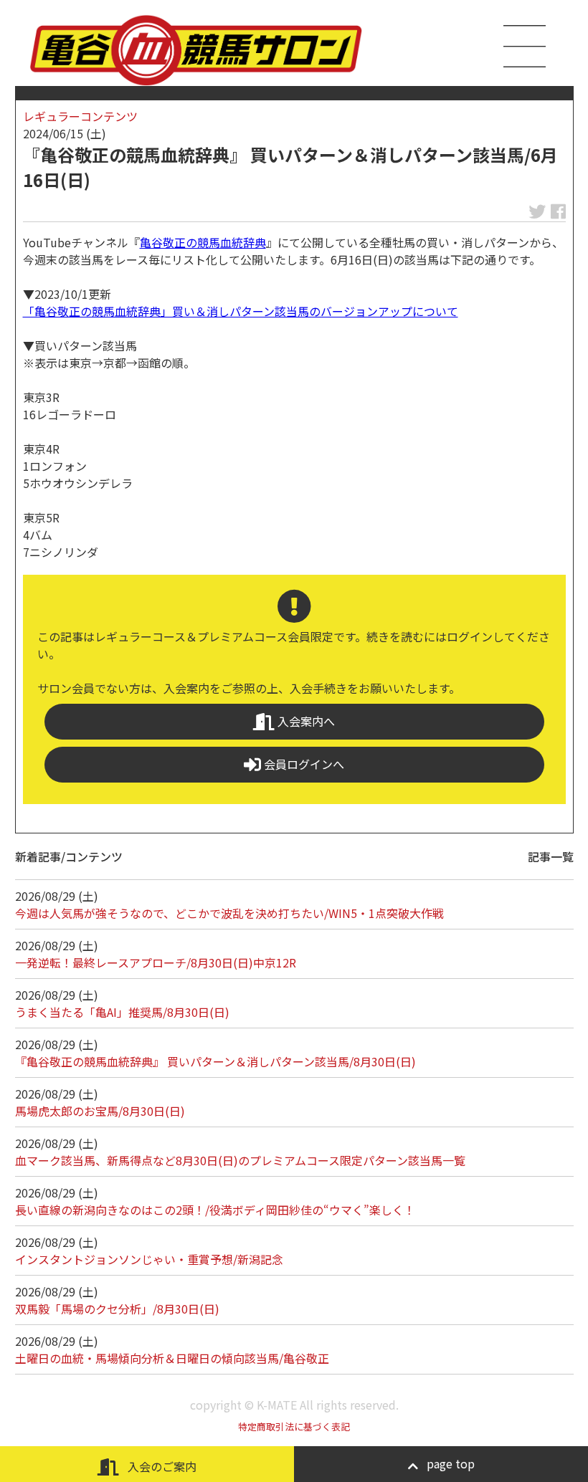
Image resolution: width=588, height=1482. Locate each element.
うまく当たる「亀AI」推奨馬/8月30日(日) (122, 1011)
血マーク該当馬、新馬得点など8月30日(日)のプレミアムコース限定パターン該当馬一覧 (240, 1160)
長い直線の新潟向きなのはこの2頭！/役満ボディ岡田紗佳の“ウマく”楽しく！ (215, 1209)
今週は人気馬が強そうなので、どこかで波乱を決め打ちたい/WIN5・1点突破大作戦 (229, 913)
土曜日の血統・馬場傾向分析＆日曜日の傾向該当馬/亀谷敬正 (172, 1358)
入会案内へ (305, 721)
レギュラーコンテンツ (80, 116)
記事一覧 (551, 856)
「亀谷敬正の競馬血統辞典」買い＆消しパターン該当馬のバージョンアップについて (240, 311)
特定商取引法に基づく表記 (294, 1426)
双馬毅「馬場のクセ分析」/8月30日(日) (117, 1308)
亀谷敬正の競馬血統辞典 (203, 242)
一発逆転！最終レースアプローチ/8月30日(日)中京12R (155, 962)
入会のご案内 (160, 1466)
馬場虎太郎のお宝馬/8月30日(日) (100, 1110)
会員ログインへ (302, 764)
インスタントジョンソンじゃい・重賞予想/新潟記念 (149, 1259)
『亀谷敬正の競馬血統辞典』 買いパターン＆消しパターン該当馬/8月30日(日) (215, 1061)
